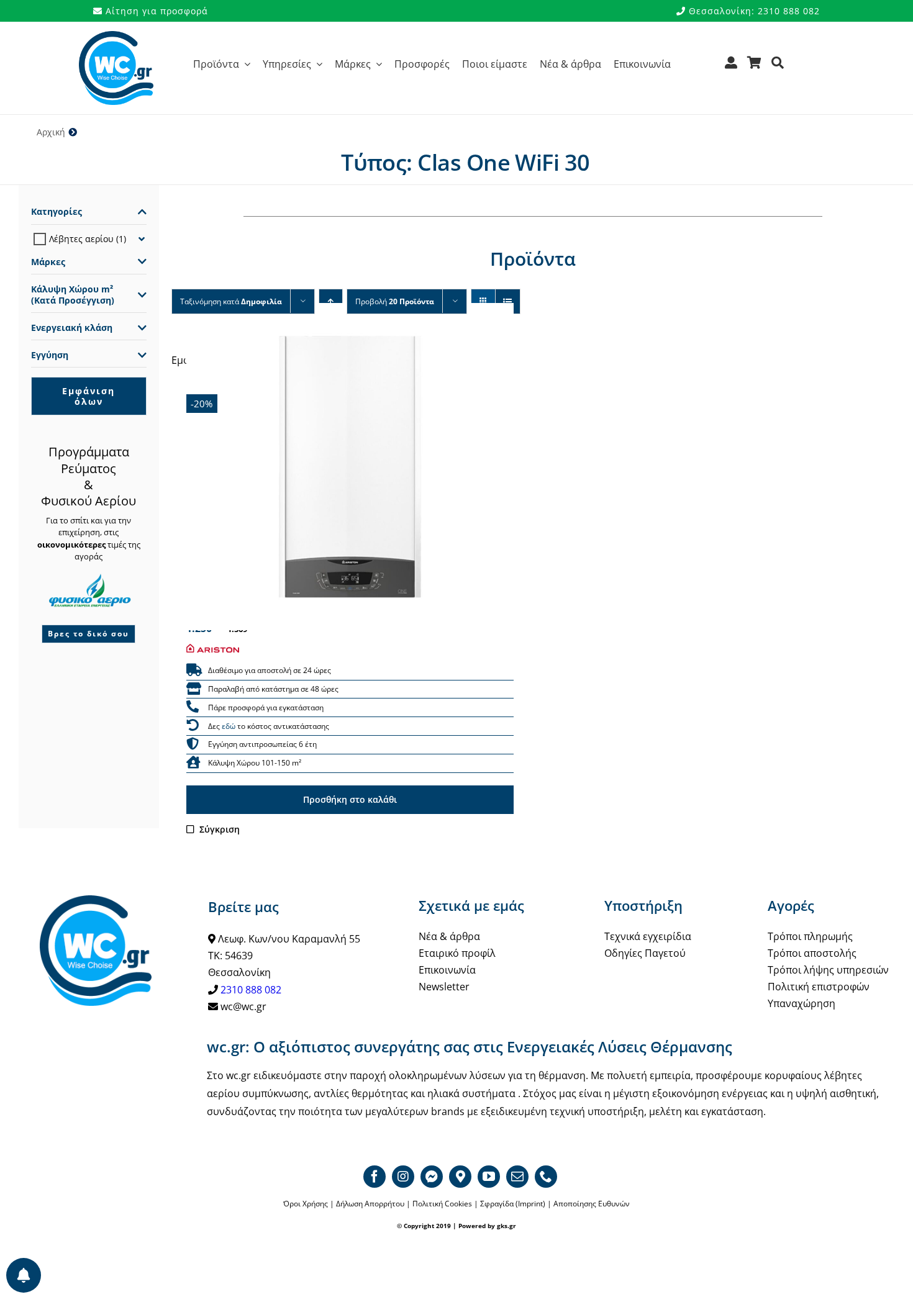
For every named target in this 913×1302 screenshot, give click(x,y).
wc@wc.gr (243, 1006)
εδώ (228, 726)
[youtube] (489, 1176)
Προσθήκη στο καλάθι (350, 799)
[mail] (517, 1176)
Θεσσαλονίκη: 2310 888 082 (753, 11)
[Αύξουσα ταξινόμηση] (331, 301)
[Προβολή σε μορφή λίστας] (508, 301)
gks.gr (506, 1225)
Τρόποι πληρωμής (810, 936)
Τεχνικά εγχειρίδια (647, 936)
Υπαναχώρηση (801, 1003)
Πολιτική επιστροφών (819, 986)
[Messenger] (431, 1176)
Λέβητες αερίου (81, 239)
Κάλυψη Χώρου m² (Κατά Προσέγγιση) (72, 295)
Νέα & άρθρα (449, 936)
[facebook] (374, 1176)
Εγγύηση (49, 355)
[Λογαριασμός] (731, 67)
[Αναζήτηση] (777, 67)
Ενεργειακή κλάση (71, 327)
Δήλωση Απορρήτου (370, 1203)
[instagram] (403, 1176)
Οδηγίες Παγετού (645, 953)
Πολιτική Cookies (442, 1203)
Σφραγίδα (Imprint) (512, 1203)
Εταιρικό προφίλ (457, 953)
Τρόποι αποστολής (812, 953)
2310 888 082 (250, 990)
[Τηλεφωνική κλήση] (192, 707)
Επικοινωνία (447, 970)
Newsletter (444, 986)
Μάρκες (48, 262)
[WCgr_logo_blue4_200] (116, 36)
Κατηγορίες (56, 211)
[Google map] (460, 1176)
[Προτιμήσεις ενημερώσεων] (23, 1275)
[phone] (546, 1176)
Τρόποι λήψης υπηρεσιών (828, 970)
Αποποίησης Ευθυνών (591, 1203)
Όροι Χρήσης (305, 1203)
